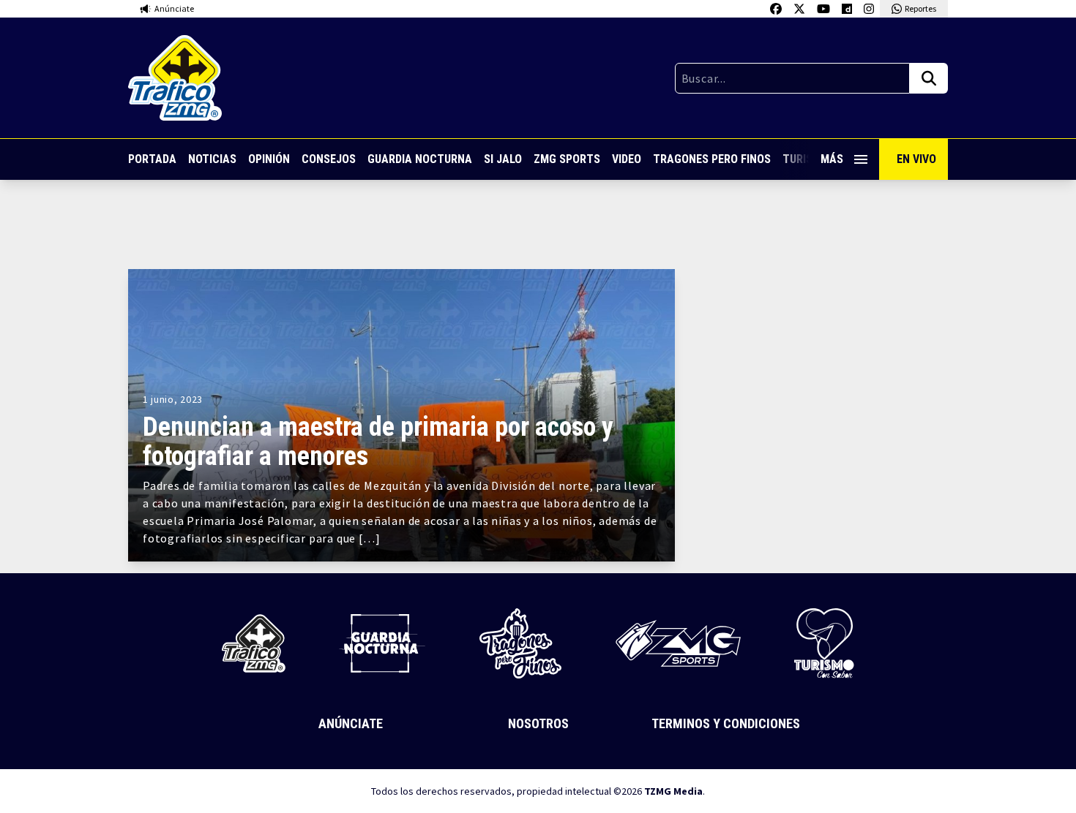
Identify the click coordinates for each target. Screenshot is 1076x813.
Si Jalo (503, 159)
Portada (152, 159)
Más (832, 159)
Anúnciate (350, 723)
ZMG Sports (567, 159)
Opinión (269, 159)
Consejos (329, 159)
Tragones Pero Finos (712, 159)
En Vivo (916, 159)
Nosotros (538, 723)
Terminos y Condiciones (725, 723)
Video (626, 159)
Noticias (212, 159)
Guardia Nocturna (419, 159)
